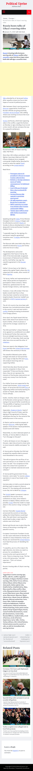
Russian (23, 262)
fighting (9, 274)
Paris (26, 388)
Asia (12, 572)
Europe (5, 572)
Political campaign (17, 601)
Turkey (5, 121)
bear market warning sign (16, 575)
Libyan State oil (17, 597)
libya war (19, 595)
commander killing (16, 209)
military (27, 476)
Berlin (22, 223)
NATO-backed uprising (18, 299)
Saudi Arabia (22, 385)
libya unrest (11, 595)
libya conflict (17, 589)
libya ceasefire (7, 589)
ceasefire (6, 57)
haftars (25, 581)
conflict (5, 311)
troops (11, 503)
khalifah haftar (18, 587)
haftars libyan (7, 583)
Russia (5, 53)
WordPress (26, 768)
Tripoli (22, 163)
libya (25, 587)
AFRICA (8, 572)
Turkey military (8, 622)
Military (25, 597)
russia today (19, 614)
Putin (26, 359)
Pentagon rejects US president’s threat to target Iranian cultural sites (20, 176)
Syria (13, 620)
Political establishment (10, 603)
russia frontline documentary (13, 612)
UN (28, 270)
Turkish (8, 494)
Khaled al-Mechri (16, 410)
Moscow (6, 109)
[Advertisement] (16, 79)
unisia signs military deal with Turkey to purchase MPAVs (19, 213)
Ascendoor (12, 768)
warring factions (8, 628)
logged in (16, 751)
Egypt (5, 348)
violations (6, 342)
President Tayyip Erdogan (11, 113)
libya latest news (13, 593)
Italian (18, 219)
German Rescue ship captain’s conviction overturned (17, 196)
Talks (4, 98)
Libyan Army (7, 597)
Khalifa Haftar (8, 587)
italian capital (15, 585)
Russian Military (8, 616)
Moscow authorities (16, 599)
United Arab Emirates (22, 348)
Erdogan (17, 237)
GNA (10, 581)
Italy (22, 585)
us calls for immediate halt (15, 626)
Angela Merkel (20, 511)
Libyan (16, 55)
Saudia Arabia (19, 616)
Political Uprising (8, 608)
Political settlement (19, 606)
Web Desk (21, 32)
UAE (15, 622)
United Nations (19, 165)
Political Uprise (16, 3)
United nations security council (13, 624)
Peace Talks (6, 601)
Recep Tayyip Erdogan (15, 610)
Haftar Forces (17, 581)
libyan (25, 595)
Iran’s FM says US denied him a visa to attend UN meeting (18, 190)
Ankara (17, 221)
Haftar (26, 98)
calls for (10, 577)
